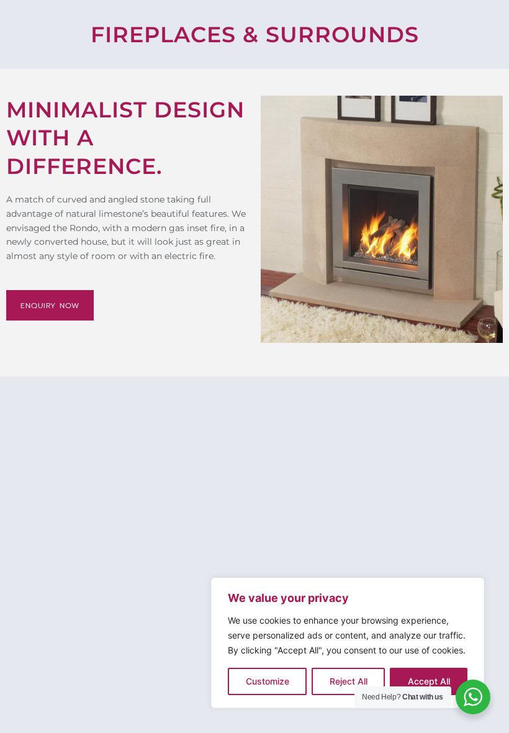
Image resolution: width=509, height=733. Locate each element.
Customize (267, 681)
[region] (347, 643)
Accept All (429, 681)
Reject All (348, 681)
